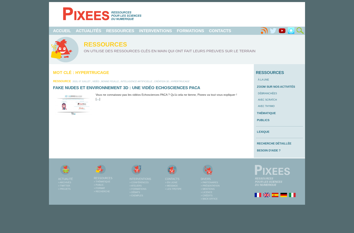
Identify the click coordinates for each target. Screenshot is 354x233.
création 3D (161, 81)
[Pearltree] (291, 31)
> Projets (64, 189)
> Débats (134, 192)
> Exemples (136, 195)
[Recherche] (300, 31)
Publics (263, 120)
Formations (190, 30)
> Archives (64, 182)
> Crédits (206, 195)
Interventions (155, 30)
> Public (99, 185)
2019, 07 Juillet (82, 81)
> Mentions (207, 189)
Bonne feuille (110, 81)
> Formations (137, 189)
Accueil (62, 30)
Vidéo (95, 81)
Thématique (266, 113)
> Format (99, 188)
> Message (171, 185)
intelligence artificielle (136, 81)
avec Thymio (266, 106)
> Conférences (139, 182)
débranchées (267, 93)
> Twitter (64, 185)
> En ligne (171, 182)
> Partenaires (209, 182)
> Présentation (210, 185)
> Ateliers (135, 185)
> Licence (206, 192)
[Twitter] (273, 31)
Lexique (263, 131)
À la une (263, 79)
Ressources (120, 30)
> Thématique (102, 181)
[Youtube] (282, 31)
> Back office (209, 199)
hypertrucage (180, 81)
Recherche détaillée (274, 143)
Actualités (88, 30)
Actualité (65, 179)
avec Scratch (267, 99)
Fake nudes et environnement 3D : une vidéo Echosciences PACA (126, 87)
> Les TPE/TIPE (173, 189)
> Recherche (102, 191)
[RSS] (264, 31)
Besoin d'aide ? (269, 150)
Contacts (220, 30)
